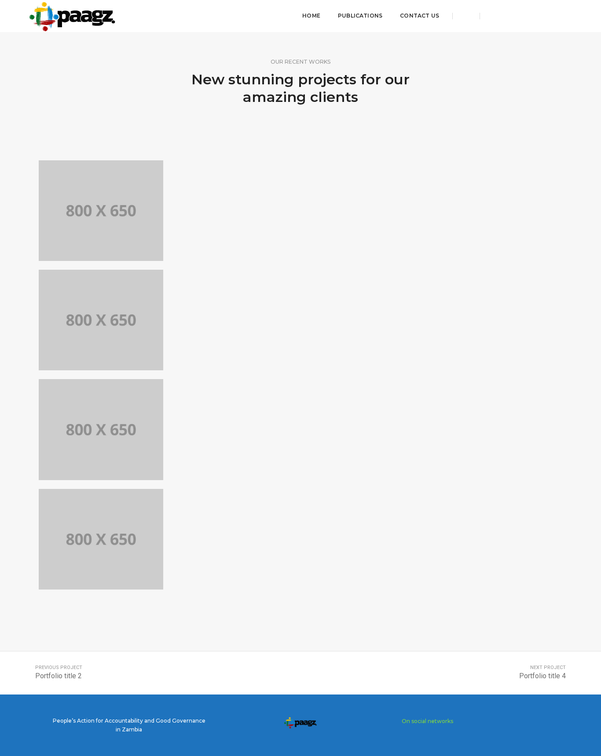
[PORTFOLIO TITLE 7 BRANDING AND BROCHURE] (101, 320)
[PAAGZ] (73, 15)
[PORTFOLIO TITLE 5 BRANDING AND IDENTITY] (101, 429)
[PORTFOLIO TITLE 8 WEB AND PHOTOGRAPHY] (101, 210)
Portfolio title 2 (58, 676)
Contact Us (419, 15)
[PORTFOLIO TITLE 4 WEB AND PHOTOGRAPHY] (101, 539)
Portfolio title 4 (542, 676)
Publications (360, 15)
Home (311, 15)
